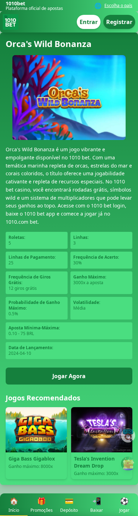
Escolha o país (118, 5)
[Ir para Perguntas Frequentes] (128, 435)
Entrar (89, 22)
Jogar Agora (69, 376)
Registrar (119, 22)
